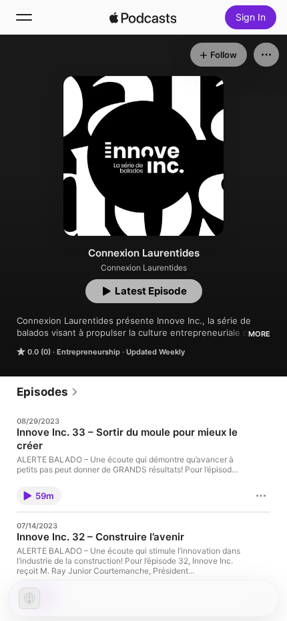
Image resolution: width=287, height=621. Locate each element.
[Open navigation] (24, 17)
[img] (142, 17)
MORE (259, 333)
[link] (48, 391)
